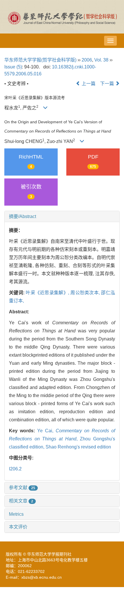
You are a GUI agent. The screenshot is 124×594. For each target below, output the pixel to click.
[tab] (62, 216)
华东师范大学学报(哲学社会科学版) (40, 59)
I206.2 (15, 468)
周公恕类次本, (85, 292)
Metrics (16, 514)
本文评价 (18, 526)
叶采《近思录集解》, (48, 292)
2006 (87, 59)
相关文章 (21, 500)
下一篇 (107, 83)
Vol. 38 (101, 59)
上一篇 (87, 83)
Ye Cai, (46, 430)
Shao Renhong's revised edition (78, 446)
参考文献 (22, 487)
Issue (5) (13, 66)
